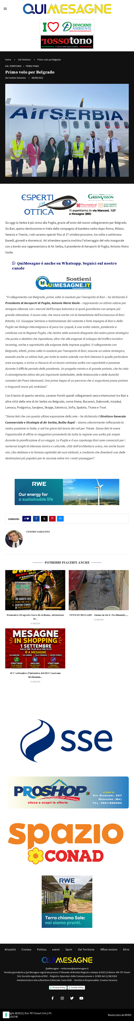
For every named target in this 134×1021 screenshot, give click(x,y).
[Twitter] (71, 998)
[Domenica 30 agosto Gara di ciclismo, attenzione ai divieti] (35, 590)
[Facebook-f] (52, 998)
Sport (68, 949)
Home (8, 59)
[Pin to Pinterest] (52, 519)
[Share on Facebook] (36, 519)
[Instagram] (62, 998)
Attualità (10, 949)
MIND (128, 1015)
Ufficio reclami (108, 949)
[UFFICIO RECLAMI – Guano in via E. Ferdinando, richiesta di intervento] (99, 590)
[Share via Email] (60, 519)
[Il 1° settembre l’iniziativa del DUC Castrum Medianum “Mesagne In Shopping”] (35, 648)
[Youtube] (81, 998)
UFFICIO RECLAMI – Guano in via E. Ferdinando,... (99, 615)
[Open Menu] (5, 8)
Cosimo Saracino (17, 77)
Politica (41, 949)
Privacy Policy (59, 987)
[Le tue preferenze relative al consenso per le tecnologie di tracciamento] (6, 1015)
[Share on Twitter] (44, 519)
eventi (56, 949)
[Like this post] (28, 519)
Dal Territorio (24, 59)
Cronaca (26, 949)
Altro (126, 949)
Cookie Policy (77, 987)
